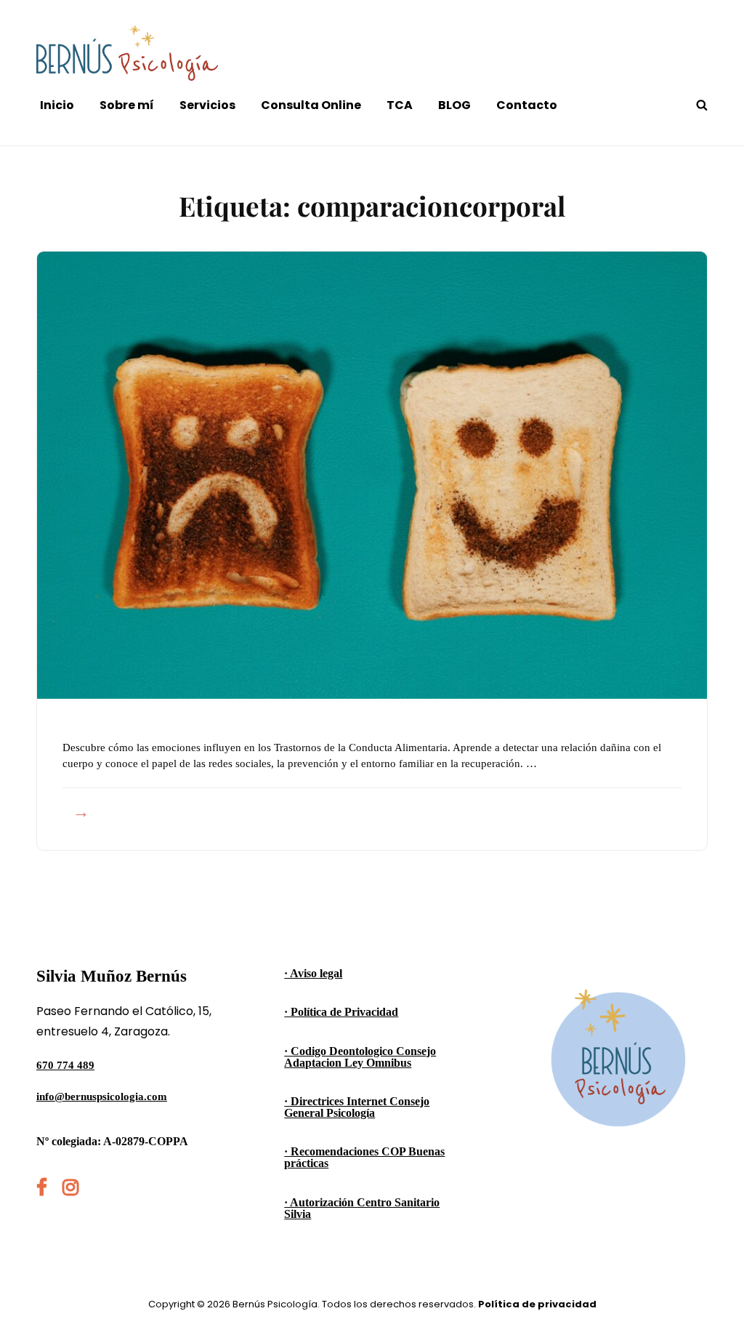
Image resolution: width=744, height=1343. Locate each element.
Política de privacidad (537, 1304)
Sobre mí (127, 105)
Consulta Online (311, 105)
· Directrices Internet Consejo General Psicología (356, 1107)
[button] (713, 20)
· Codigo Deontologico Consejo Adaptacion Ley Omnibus (360, 1057)
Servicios (207, 105)
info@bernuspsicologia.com (101, 1096)
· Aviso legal (313, 973)
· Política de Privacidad (341, 1012)
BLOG (454, 105)
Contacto (526, 105)
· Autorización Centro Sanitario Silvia (362, 1208)
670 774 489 (65, 1065)
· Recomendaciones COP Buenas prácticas (364, 1157)
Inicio (57, 105)
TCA (400, 105)
